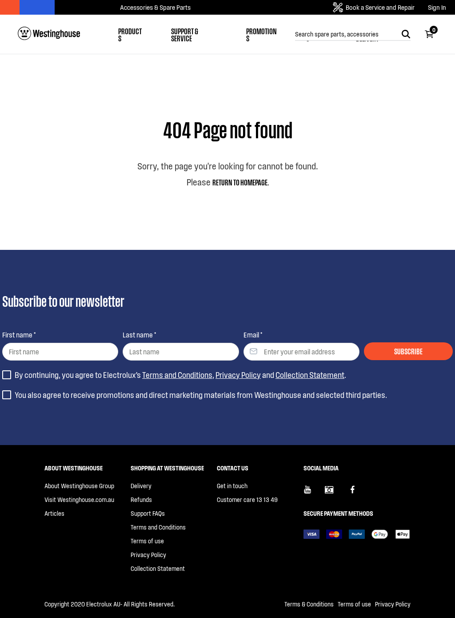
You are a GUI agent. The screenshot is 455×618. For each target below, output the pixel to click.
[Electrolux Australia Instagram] (335, 493)
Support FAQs (148, 513)
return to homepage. (240, 182)
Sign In (437, 7)
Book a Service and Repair (380, 7)
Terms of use (147, 541)
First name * (19, 334)
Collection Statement (309, 375)
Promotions (261, 34)
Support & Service (184, 34)
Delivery (141, 486)
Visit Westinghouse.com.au (79, 499)
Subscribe (408, 350)
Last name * (139, 334)
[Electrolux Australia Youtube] (314, 493)
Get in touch (232, 486)
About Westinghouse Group (79, 486)
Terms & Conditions (309, 604)
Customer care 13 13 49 (247, 499)
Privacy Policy (238, 375)
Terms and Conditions (177, 375)
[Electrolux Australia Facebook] (356, 493)
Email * (252, 334)
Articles (54, 513)
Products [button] (130, 34)
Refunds (141, 499)
